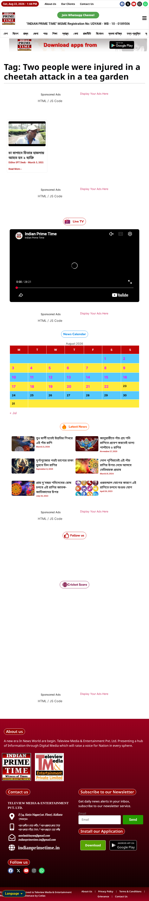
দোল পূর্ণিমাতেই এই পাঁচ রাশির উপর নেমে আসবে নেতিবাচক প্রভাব (116, 465)
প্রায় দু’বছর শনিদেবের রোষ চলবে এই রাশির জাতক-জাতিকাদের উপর (53, 487)
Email (82, 813)
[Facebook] (122, 4)
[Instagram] (139, 4)
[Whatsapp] (145, 4)
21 (88, 386)
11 (32, 377)
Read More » (15, 169)
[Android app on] (114, 845)
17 (14, 386)
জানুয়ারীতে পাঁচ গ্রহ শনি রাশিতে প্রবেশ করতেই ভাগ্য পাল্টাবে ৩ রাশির (117, 443)
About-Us (50, 4)
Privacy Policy (105, 891)
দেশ (6, 33)
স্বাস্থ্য (65, 33)
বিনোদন (99, 33)
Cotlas (41, 895)
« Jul (13, 413)
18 (32, 386)
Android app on (126, 843)
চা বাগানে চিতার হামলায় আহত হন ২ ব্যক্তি (26, 155)
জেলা (35, 33)
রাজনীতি (87, 33)
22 (106, 386)
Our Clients (68, 4)
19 (51, 386)
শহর (45, 33)
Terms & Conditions (130, 891)
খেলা (76, 33)
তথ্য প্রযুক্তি (133, 33)
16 (125, 377)
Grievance (103, 896)
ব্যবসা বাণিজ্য (115, 33)
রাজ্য (25, 33)
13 (69, 377)
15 (106, 377)
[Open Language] (21, 893)
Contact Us (87, 4)
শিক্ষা (54, 33)
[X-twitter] (128, 4)
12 (50, 377)
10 (14, 377)
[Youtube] (133, 4)
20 (69, 386)
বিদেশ (15, 33)
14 (88, 377)
